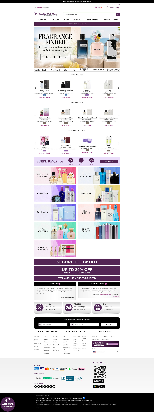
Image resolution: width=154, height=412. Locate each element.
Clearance (46, 350)
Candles (55, 342)
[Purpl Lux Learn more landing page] (105, 344)
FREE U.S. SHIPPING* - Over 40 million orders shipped (77, 1)
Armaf (66, 92)
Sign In (101, 4)
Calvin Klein (88, 92)
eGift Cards (66, 345)
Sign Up (108, 324)
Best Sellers (47, 347)
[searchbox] (90, 14)
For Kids (55, 336)
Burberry (45, 92)
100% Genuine (76, 348)
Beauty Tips (54, 283)
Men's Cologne (37, 343)
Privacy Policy (49, 398)
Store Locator (76, 351)
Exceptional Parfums (88, 148)
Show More (116, 296)
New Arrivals (56, 345)
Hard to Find (56, 350)
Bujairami (45, 119)
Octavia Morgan (67, 119)
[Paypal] (57, 369)
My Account (95, 336)
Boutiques (36, 349)
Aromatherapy (47, 345)
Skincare (55, 20)
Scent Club (46, 353)
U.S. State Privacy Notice (61, 398)
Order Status (109, 4)
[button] (118, 70)
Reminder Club (105, 339)
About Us (65, 342)
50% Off (46, 336)
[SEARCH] (118, 14)
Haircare (77, 20)
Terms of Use (40, 398)
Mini (54, 347)
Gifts (116, 20)
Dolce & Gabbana (66, 147)
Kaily (45, 147)
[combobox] (92, 14)
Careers (84, 348)
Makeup (66, 20)
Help (116, 4)
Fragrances (42, 20)
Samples (46, 339)
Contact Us (66, 339)
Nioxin (109, 147)
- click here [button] (77, 24)
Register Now (95, 339)
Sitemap (84, 341)
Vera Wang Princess (105, 294)
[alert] (99, 7)
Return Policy (76, 336)
